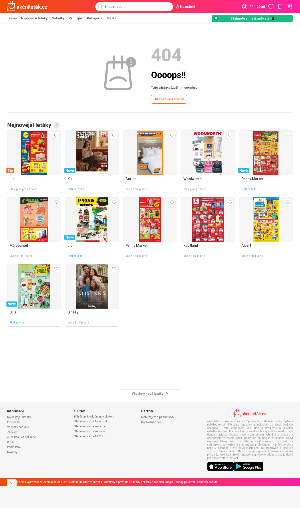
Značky (12, 432)
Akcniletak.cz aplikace (21, 437)
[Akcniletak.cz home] (27, 6)
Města (111, 18)
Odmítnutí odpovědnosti (85, 482)
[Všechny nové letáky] (56, 125)
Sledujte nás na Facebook (91, 421)
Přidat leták (14, 447)
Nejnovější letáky (34, 18)
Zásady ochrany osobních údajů (151, 482)
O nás (10, 442)
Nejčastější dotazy (19, 417)
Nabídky (58, 18)
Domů (12, 18)
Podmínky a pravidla (115, 482)
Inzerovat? (13, 422)
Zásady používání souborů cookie (195, 482)
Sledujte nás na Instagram (90, 426)
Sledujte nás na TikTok (89, 436)
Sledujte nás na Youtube (89, 431)
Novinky (12, 452)
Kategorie (94, 18)
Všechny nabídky (18, 427)
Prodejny (76, 18)
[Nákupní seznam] (289, 6)
